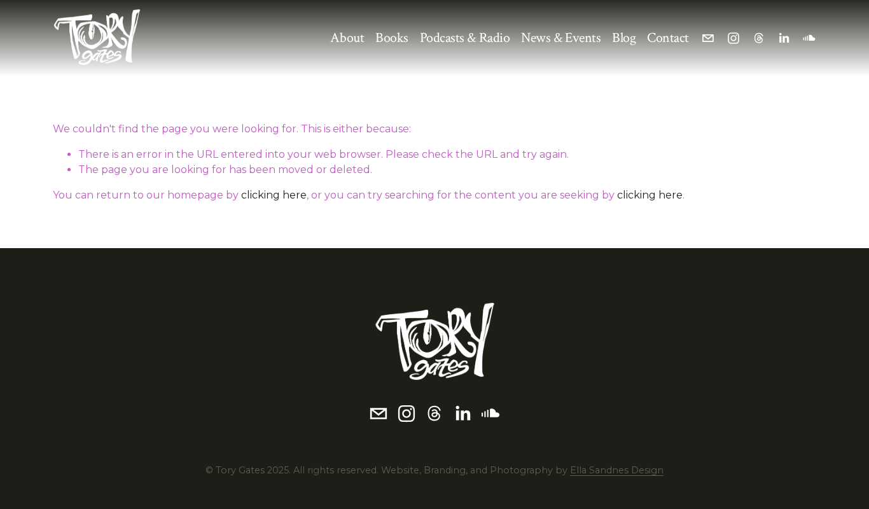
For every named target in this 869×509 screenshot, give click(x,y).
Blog (624, 38)
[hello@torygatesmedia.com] (708, 38)
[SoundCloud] (809, 38)
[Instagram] (733, 38)
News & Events (561, 38)
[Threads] (759, 38)
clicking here (274, 195)
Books (391, 38)
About (347, 38)
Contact (668, 38)
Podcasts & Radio (465, 38)
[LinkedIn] (784, 38)
